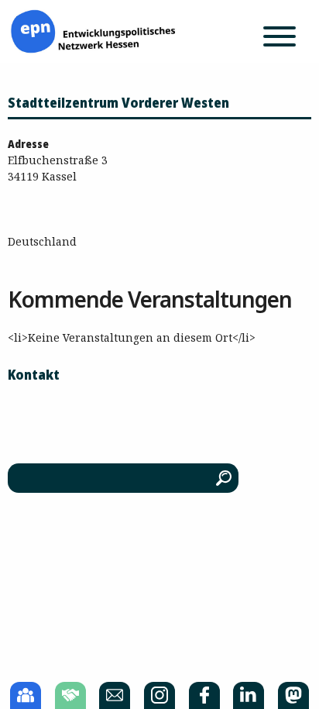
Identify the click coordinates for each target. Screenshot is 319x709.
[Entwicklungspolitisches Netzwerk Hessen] (93, 29)
